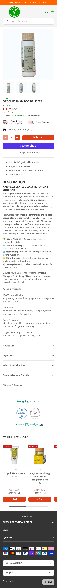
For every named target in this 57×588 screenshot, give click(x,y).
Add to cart (38, 137)
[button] (53, 12)
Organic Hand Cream (14, 473)
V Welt (11, 581)
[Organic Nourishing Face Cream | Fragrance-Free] (39, 455)
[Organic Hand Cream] (14, 455)
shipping (17, 115)
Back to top (27, 516)
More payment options (28, 152)
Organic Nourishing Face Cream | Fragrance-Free (40, 476)
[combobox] (28, 21)
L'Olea (5, 98)
